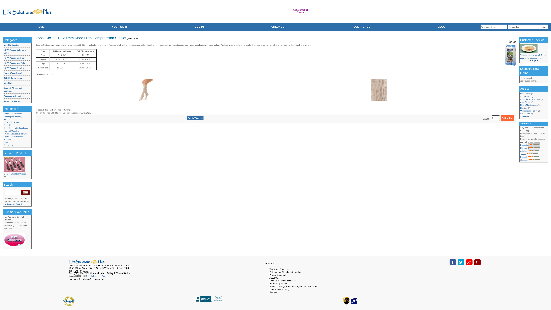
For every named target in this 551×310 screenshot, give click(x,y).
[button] (482, 300)
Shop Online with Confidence (16, 128)
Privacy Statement (11, 122)
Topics (523, 154)
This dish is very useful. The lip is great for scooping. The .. (533, 56)
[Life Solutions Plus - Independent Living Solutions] (28, 12)
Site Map (273, 292)
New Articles (525, 94)
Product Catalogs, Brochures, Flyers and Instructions (16, 135)
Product (524, 157)
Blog (441, 26)
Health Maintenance (528, 105)
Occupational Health (528, 111)
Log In (199, 26)
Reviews (524, 148)
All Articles (524, 96)
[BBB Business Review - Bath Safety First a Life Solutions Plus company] (209, 301)
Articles (524, 151)
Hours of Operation (11, 131)
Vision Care (525, 114)
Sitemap (7, 139)
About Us (7, 125)
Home (40, 26)
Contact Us (8, 145)
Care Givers (525, 102)
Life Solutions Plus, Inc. (100, 276)
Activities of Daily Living (530, 99)
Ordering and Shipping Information (13, 118)
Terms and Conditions (13, 114)
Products (524, 145)
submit (544, 27)
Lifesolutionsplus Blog (279, 289)
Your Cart (119, 26)
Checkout (278, 26)
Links (6, 142)
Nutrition (523, 108)
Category (524, 160)
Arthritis (523, 117)
